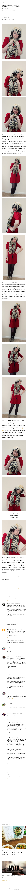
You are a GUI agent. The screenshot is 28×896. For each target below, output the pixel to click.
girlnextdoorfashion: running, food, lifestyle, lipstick (11, 6)
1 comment (8, 880)
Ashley (8, 603)
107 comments (9, 856)
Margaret (9, 713)
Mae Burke (18, 891)
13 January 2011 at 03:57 (12, 705)
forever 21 (11, 586)
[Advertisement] (14, 812)
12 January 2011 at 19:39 (18, 656)
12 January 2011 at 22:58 (18, 673)
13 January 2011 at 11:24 (18, 722)
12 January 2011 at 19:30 (16, 647)
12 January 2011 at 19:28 (18, 640)
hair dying (18, 586)
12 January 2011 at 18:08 (15, 603)
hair (14, 586)
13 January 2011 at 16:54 (18, 768)
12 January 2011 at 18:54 (18, 620)
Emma (8, 692)
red (18, 588)
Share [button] (3, 584)
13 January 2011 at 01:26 (15, 692)
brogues (7, 586)
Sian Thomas (10, 656)
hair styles (22, 586)
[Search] (25, 2)
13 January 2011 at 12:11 (18, 737)
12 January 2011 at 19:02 (17, 629)
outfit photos (10, 588)
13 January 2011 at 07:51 (17, 713)
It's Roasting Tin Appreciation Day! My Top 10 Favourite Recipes (13, 852)
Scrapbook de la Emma (12, 698)
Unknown (9, 629)
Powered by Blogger (15, 889)
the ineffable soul (11, 704)
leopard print (5, 588)
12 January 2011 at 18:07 (18, 596)
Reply (8, 600)
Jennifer (9, 647)
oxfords (15, 588)
